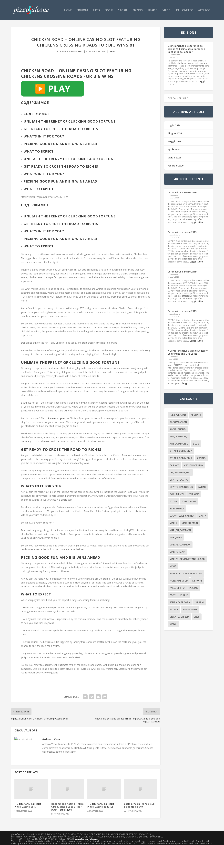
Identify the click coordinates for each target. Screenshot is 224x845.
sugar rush (190, 609)
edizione (82, 10)
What (29, 151)
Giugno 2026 (175, 133)
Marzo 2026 (174, 157)
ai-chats (196, 414)
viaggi (167, 10)
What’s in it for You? (44, 174)
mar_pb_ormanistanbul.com (187, 559)
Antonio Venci (76, 51)
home (68, 10)
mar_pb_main (177, 551)
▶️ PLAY (52, 88)
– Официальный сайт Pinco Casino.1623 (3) (100, 805)
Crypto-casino (179, 479)
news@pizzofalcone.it (87, 838)
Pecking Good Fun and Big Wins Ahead (60, 181)
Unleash (32, 121)
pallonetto (184, 10)
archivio (204, 10)
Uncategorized (179, 616)
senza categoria (180, 602)
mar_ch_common (180, 530)
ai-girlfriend (178, 429)
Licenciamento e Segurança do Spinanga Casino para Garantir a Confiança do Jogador (186, 48)
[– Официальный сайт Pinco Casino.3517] (31, 789)
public (184, 595)
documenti (177, 494)
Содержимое (36, 114)
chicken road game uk (57, 418)
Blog (196, 443)
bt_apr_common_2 (181, 458)
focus (109, 10)
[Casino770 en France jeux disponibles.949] (140, 789)
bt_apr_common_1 (181, 450)
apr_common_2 (179, 443)
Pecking (31, 144)
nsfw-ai (197, 580)
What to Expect (38, 189)
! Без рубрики (178, 414)
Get (27, 129)
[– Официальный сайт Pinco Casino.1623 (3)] (104, 789)
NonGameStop (179, 580)
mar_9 (173, 522)
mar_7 (202, 515)
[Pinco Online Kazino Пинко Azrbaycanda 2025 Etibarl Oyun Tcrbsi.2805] (67, 789)
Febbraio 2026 (175, 165)
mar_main (176, 537)
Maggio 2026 (175, 141)
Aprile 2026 (174, 149)
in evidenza (177, 508)
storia (123, 10)
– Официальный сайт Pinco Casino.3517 (27, 805)
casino (201, 458)
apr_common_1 (179, 436)
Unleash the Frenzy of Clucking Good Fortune (69, 159)
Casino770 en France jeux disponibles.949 (139, 805)
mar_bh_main (190, 522)
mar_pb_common (180, 544)
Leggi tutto (196, 222)
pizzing (137, 10)
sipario (153, 10)
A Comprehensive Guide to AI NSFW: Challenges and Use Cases (188, 352)
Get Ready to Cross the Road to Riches (61, 166)
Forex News (189, 501)
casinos (174, 465)
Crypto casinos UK (181, 486)
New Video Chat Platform (186, 573)
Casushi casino (193, 465)
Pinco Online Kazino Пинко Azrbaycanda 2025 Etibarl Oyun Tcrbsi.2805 (67, 806)
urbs (96, 10)
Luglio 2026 (174, 125)
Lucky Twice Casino (182, 515)
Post (173, 595)
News (112, 51)
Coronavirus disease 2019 (182, 192)
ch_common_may (180, 472)
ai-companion (178, 422)
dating (202, 486)
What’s (30, 136)
